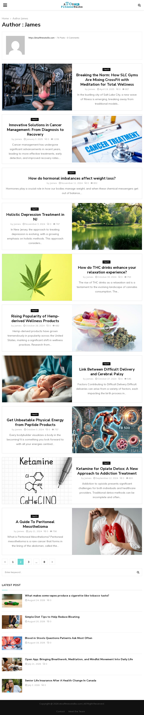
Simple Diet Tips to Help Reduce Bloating (52, 617)
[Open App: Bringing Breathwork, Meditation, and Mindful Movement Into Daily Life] (12, 664)
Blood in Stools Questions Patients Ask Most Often (58, 638)
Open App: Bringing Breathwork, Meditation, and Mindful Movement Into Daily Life (79, 659)
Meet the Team (76, 711)
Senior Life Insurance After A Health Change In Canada (60, 680)
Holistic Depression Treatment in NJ (35, 217)
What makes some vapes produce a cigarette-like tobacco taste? (67, 595)
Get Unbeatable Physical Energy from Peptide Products (35, 422)
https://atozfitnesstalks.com (41, 37)
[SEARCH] (138, 572)
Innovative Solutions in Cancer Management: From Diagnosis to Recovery (35, 129)
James (24, 18)
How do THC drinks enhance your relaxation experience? (107, 270)
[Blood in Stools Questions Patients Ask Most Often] (12, 643)
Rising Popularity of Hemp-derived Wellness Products (35, 318)
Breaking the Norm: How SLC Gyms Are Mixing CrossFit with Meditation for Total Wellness (107, 79)
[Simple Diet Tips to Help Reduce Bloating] (12, 622)
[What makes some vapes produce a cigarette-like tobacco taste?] (12, 601)
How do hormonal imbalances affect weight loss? (72, 178)
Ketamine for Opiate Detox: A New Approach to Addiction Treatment (107, 471)
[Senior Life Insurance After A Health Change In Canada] (12, 685)
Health (107, 69)
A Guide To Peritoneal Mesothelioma (35, 524)
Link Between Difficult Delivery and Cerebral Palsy (107, 372)
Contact (60, 711)
